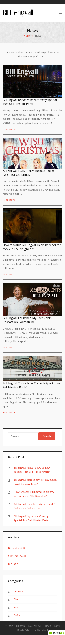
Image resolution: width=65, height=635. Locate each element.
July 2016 (13, 563)
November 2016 (17, 548)
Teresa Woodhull (38, 630)
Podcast (18, 615)
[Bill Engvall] (18, 12)
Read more (9, 129)
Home (27, 35)
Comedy (18, 591)
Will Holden (44, 625)
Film (16, 599)
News (17, 607)
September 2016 (17, 555)
